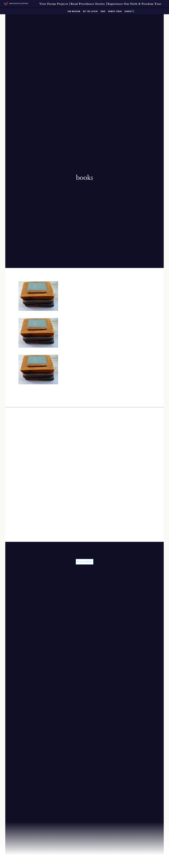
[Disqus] (84, 440)
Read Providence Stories (88, 4)
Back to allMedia (84, 562)
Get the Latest (90, 11)
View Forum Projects (53, 4)
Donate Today (115, 11)
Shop (103, 11)
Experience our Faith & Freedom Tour (134, 4)
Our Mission (74, 11)
